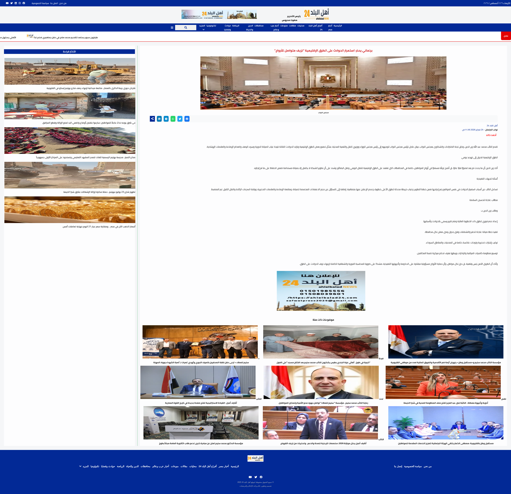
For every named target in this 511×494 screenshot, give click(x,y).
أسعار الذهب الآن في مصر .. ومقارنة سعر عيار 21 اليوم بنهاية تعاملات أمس (99, 226)
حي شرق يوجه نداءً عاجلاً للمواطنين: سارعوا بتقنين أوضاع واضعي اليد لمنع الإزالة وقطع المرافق (88, 123)
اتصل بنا (54, 3)
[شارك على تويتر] (179, 119)
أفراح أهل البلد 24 (208, 466)
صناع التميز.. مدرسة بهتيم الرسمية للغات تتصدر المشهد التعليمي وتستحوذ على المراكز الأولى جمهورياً (85, 157)
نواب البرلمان (491, 130)
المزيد (85, 466)
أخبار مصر (330, 28)
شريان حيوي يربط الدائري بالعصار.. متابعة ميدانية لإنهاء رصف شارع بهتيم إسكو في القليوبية (91, 88)
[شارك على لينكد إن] (159, 119)
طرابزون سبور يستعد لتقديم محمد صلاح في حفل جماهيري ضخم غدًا (130, 37)
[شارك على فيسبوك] (186, 119)
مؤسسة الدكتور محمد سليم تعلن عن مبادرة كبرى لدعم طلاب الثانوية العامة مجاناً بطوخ (201, 443)
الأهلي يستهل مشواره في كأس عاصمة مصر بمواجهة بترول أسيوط (48, 37)
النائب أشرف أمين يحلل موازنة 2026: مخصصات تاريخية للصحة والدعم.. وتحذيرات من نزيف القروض (332, 441)
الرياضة (235, 26)
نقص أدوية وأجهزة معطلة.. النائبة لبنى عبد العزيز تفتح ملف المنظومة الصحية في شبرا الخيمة (454, 401)
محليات (300, 26)
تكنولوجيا (211, 26)
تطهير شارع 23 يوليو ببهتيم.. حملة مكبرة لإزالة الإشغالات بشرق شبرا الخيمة (99, 192)
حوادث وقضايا (227, 28)
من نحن (62, 3)
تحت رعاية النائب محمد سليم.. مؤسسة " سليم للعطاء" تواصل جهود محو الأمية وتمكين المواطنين (331, 401)
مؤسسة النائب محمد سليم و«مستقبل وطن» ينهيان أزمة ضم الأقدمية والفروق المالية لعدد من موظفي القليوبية (446, 362)
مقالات (292, 26)
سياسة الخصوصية (40, 3)
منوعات (284, 26)
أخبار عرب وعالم (275, 28)
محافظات (258, 26)
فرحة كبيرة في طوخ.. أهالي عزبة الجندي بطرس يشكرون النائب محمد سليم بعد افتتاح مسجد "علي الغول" (330, 360)
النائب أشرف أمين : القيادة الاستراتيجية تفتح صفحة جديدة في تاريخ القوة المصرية (213, 401)
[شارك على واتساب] (173, 119)
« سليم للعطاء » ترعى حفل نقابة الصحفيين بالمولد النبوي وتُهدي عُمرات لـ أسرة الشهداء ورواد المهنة (206, 360)
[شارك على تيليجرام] (166, 119)
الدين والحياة (249, 28)
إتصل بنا (398, 466)
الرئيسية (338, 26)
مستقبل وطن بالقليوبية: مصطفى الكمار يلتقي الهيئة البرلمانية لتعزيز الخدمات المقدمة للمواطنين (446, 443)
